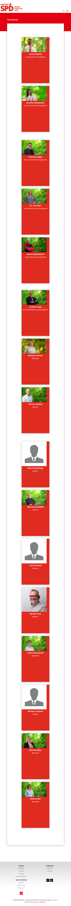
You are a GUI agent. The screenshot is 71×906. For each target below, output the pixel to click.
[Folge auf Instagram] (51, 880)
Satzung (49, 871)
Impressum (21, 888)
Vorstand (50, 868)
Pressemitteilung (21, 876)
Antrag (21, 871)
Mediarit (43, 902)
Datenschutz (21, 885)
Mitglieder (21, 868)
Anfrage (21, 874)
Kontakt (21, 882)
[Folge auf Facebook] (47, 880)
